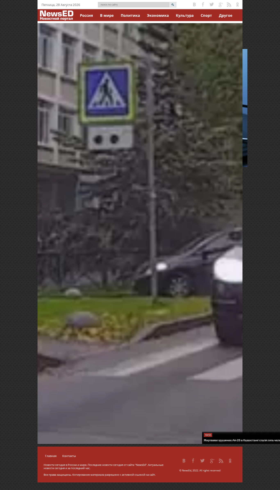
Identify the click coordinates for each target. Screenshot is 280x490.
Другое (225, 15)
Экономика (158, 15)
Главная (51, 456)
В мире (107, 15)
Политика (130, 15)
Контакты (69, 456)
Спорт (206, 15)
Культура (185, 15)
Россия (86, 15)
